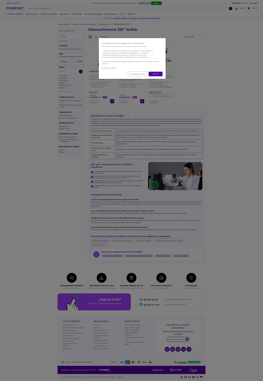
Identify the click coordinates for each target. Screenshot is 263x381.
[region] (132, 58)
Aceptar (155, 74)
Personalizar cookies (137, 74)
